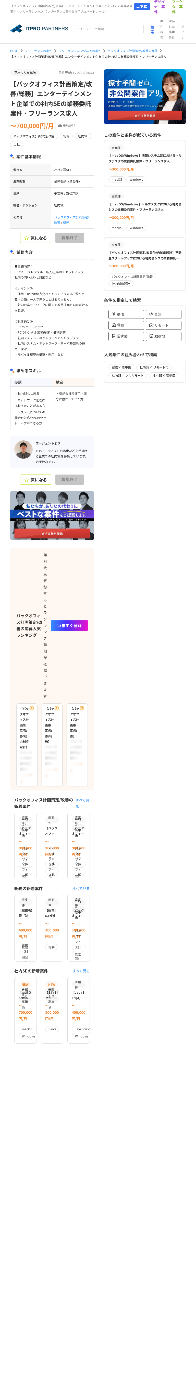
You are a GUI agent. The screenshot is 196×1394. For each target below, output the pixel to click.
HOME (14, 50)
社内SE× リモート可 (154, 367)
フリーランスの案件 (38, 50)
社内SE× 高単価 (163, 375)
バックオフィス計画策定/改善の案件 (132, 50)
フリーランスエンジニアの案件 (79, 50)
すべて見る (82, 803)
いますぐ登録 (69, 625)
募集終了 (70, 237)
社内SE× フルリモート (128, 375)
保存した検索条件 (172, 29)
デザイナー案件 (159, 6)
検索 (152, 29)
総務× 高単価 (121, 367)
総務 (66, 222)
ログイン (183, 29)
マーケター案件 (177, 6)
